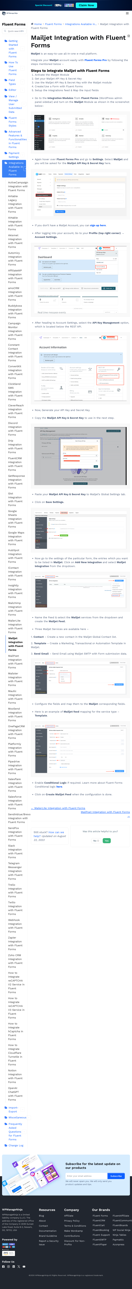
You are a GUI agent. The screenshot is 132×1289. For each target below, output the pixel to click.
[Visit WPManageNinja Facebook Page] (3, 1266)
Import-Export (13, 1109)
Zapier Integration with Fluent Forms (15, 943)
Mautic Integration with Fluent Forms (15, 696)
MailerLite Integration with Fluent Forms (15, 626)
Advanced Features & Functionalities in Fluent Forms (17, 139)
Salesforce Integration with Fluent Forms (15, 802)
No (95, 840)
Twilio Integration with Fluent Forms (15, 908)
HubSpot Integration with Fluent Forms (15, 556)
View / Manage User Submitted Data (15, 104)
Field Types (12, 81)
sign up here (98, 225)
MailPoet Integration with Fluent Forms (15, 661)
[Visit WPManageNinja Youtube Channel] (24, 1266)
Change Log (16, 1145)
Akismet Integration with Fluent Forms (15, 241)
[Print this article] (128, 36)
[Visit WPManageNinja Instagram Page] (8, 1266)
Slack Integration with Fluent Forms (15, 851)
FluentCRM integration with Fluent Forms (15, 464)
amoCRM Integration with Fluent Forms (15, 294)
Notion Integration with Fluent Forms (15, 1076)
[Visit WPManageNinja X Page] (19, 1266)
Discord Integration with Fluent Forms (15, 428)
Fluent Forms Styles (13, 121)
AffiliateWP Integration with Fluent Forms (15, 276)
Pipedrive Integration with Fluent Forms (15, 767)
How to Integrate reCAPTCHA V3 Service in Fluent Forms (16, 1008)
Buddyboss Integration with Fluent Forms (15, 311)
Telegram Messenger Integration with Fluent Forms (15, 871)
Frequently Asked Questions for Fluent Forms (15, 1131)
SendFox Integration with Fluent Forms (15, 833)
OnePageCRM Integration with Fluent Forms (16, 732)
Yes (107, 840)
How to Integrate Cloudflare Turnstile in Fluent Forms (15, 1055)
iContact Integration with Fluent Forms (15, 573)
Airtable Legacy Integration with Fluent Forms (15, 204)
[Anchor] (111, 70)
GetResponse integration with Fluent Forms (16, 481)
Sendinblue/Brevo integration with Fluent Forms (17, 818)
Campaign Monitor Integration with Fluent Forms (15, 331)
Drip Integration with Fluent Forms (15, 446)
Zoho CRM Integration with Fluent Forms (15, 961)
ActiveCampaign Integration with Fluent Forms (17, 186)
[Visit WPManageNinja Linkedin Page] (13, 1266)
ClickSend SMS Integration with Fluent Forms (15, 391)
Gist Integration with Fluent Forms (15, 499)
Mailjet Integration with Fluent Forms (15, 644)
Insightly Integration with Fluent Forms (15, 591)
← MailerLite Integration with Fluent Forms (58, 808)
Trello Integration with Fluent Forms (15, 890)
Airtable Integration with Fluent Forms (15, 223)
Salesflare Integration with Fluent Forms (15, 785)
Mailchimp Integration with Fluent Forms (15, 608)
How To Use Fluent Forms (13, 68)
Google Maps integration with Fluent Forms (16, 538)
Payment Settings (14, 154)
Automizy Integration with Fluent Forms (15, 258)
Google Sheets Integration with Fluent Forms (15, 519)
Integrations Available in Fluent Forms (16, 168)
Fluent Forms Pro (96, 60)
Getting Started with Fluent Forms (13, 48)
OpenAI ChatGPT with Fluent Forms (15, 1093)
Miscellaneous (17, 1117)
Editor (12, 89)
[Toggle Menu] (127, 13)
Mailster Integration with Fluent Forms (15, 679)
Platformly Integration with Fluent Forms (15, 749)
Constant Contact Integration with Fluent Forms (15, 352)
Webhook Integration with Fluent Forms (15, 925)
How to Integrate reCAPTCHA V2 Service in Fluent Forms (16, 982)
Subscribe (116, 1176)
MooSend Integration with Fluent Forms (15, 714)
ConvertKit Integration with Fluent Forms (15, 372)
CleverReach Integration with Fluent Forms (16, 411)
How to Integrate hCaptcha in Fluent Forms (15, 1031)
